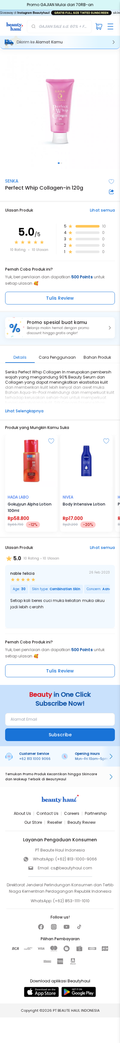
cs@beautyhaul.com (71, 868)
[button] (60, 327)
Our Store (33, 822)
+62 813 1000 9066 (35, 758)
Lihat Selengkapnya (24, 411)
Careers (71, 813)
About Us (22, 813)
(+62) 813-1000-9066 (76, 859)
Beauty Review (82, 822)
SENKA (11, 181)
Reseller (54, 822)
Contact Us (47, 813)
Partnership (96, 813)
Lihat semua (102, 210)
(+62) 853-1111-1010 (71, 901)
